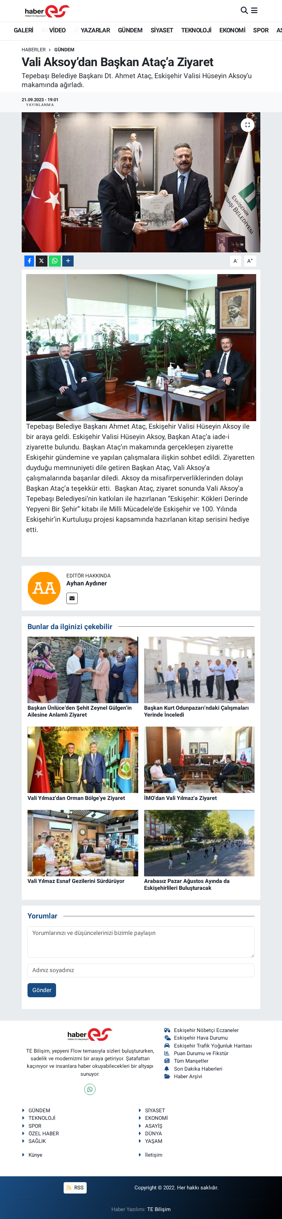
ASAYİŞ (153, 1126)
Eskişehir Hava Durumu (201, 1038)
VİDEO (56, 30)
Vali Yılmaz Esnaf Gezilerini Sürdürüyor (76, 881)
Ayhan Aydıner (86, 583)
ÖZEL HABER (44, 1134)
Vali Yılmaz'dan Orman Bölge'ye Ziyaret (76, 798)
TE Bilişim (159, 1209)
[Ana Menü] (254, 10)
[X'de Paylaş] (41, 261)
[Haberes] (47, 10)
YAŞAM (153, 1141)
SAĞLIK (37, 1141)
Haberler (34, 49)
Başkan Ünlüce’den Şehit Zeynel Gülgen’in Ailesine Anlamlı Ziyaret (80, 711)
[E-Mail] (72, 598)
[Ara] (244, 10)
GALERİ (23, 30)
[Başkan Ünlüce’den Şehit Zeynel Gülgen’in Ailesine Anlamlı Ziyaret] (83, 669)
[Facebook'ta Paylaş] (29, 261)
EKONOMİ (232, 30)
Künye (35, 1155)
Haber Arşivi (188, 1076)
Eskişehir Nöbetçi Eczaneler (206, 1030)
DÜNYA (153, 1134)
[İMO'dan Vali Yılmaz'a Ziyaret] (199, 759)
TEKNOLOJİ (196, 30)
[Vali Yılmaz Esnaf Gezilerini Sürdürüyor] (83, 842)
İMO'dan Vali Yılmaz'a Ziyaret (180, 798)
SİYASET (162, 30)
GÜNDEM (130, 30)
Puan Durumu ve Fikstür (201, 1053)
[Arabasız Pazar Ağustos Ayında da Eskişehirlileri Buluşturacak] (199, 842)
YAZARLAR (95, 30)
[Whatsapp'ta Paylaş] (55, 261)
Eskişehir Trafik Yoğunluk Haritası (213, 1046)
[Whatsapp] (90, 1089)
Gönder (42, 990)
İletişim (153, 1155)
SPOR (260, 30)
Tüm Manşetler (191, 1061)
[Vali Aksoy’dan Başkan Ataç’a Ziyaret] (141, 182)
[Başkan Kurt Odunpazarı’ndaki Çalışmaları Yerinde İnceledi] (199, 669)
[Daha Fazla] (68, 261)
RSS (78, 1188)
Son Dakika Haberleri (198, 1069)
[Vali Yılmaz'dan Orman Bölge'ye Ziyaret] (83, 759)
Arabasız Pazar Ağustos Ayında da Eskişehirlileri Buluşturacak (187, 884)
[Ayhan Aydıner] (44, 587)
